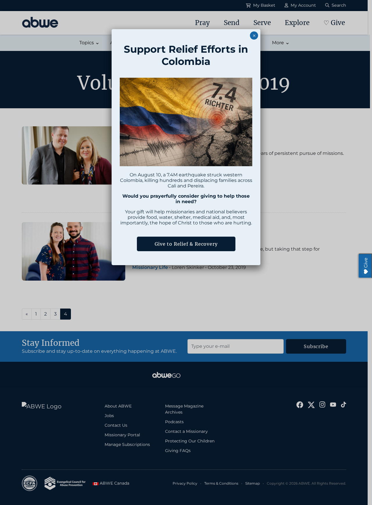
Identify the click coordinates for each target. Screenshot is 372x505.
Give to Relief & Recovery (186, 244)
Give (366, 263)
